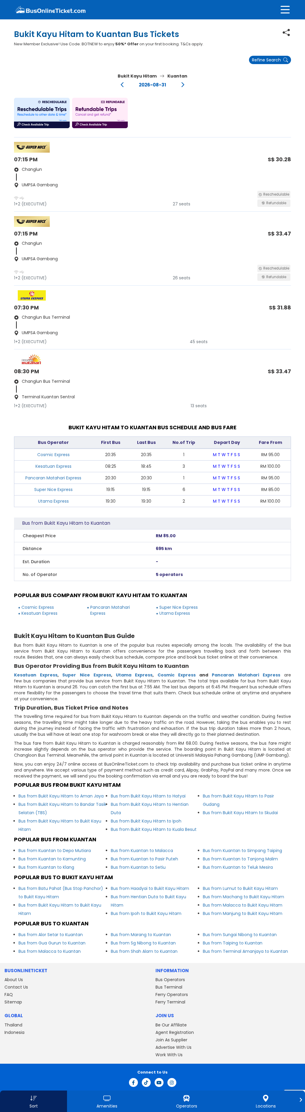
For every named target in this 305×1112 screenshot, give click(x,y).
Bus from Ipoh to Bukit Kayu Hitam (146, 913)
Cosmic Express (53, 455)
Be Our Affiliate (171, 1025)
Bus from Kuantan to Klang (46, 867)
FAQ (8, 995)
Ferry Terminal (170, 1002)
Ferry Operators (171, 995)
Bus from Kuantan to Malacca (142, 851)
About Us (13, 980)
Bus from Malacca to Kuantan (49, 951)
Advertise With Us (173, 1047)
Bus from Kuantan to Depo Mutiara (54, 851)
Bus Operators (170, 980)
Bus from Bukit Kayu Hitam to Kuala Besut (154, 829)
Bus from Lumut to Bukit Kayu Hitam (240, 888)
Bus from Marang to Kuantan (141, 935)
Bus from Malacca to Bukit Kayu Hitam (242, 905)
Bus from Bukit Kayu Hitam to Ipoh (146, 821)
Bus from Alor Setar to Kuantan (50, 935)
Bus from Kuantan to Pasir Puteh (144, 859)
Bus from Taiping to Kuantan (232, 943)
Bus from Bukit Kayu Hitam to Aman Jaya (61, 796)
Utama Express (53, 501)
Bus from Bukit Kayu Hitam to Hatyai (148, 796)
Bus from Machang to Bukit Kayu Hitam (243, 897)
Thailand (13, 1025)
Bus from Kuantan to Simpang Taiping (242, 851)
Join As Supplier (171, 1040)
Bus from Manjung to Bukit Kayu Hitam (242, 913)
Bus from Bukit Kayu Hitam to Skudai (240, 813)
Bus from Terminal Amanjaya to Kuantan (245, 951)
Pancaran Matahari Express (53, 478)
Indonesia (14, 1032)
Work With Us (169, 1055)
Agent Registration (174, 1032)
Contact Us (16, 987)
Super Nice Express (53, 489)
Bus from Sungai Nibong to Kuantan (240, 935)
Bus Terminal (168, 987)
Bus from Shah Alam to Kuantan (144, 951)
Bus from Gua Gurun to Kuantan (51, 943)
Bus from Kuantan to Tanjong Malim (240, 859)
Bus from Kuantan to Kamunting (52, 859)
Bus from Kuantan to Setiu (138, 867)
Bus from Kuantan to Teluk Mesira (238, 867)
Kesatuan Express (53, 466)
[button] (42, 113)
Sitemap (13, 1002)
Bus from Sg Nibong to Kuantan (143, 943)
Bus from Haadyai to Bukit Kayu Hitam (150, 888)
